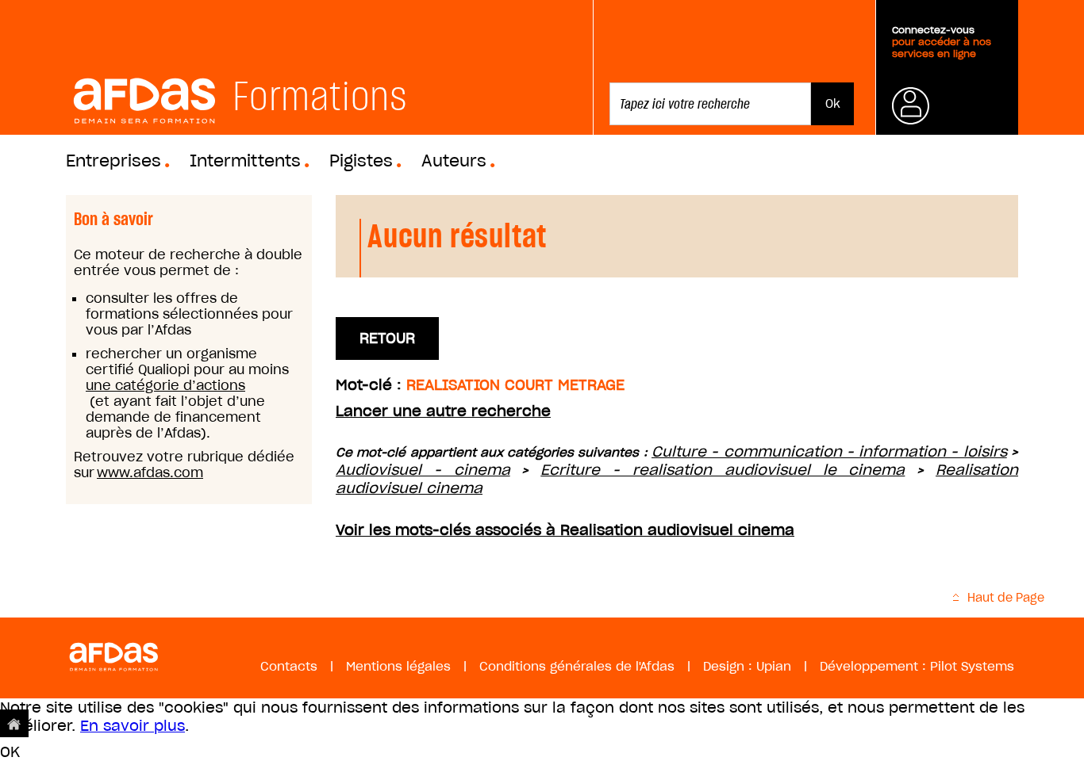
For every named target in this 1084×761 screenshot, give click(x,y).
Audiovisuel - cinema (423, 470)
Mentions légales (398, 666)
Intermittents (245, 161)
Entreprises (113, 161)
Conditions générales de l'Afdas (577, 666)
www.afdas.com (150, 472)
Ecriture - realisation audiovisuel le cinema (722, 470)
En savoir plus (132, 726)
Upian (773, 666)
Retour (387, 338)
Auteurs (453, 161)
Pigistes (361, 161)
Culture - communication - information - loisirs (829, 451)
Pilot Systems (972, 666)
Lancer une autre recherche (443, 411)
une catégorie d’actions (165, 385)
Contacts (288, 666)
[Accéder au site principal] (14, 723)
